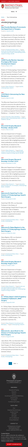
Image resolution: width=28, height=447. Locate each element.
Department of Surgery (13, 5)
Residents (17, 116)
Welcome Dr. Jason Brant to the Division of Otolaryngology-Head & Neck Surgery (13, 333)
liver (10, 185)
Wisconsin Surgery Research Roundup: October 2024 (11, 160)
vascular (12, 53)
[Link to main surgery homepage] (14, 383)
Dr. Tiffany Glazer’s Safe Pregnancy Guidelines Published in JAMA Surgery (13, 298)
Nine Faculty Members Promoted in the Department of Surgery (13, 28)
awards (21, 86)
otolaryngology (18, 52)
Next (16, 363)
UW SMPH (14, 414)
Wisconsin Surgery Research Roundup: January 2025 (11, 127)
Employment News (10, 49)
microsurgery (15, 185)
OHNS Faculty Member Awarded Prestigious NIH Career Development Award (12, 62)
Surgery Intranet (14, 412)
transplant (7, 187)
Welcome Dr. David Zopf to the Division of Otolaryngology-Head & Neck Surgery (13, 195)
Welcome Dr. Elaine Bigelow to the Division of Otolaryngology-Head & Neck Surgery (13, 229)
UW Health (14, 416)
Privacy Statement (14, 419)
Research (11, 86)
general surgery (5, 118)
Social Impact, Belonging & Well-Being (14, 396)
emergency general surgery (8, 289)
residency (23, 118)
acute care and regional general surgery (11, 51)
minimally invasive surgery (7, 52)
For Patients (14, 399)
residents (3, 119)
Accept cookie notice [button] (14, 444)
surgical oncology (5, 53)
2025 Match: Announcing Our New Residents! (13, 95)
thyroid (17, 153)
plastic (23, 52)
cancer (3, 151)
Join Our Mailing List (14, 418)
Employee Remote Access (14, 410)
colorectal (7, 151)
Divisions (14, 394)
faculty (22, 51)
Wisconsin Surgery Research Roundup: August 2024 (11, 262)
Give (14, 408)
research (11, 88)
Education (8, 116)
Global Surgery (14, 398)
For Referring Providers (14, 401)
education (13, 151)
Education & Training (14, 390)
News (17, 49)
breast (21, 150)
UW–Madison (10, 1)
